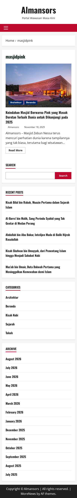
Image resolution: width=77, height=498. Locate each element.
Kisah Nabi (12, 315)
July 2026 (11, 367)
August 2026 (13, 359)
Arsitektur (15, 102)
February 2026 (14, 412)
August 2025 (13, 465)
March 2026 (13, 403)
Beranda (31, 102)
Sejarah (10, 324)
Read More (17, 151)
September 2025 (16, 456)
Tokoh (9, 333)
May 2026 (11, 385)
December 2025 (15, 430)
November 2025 (15, 439)
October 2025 (14, 448)
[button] (6, 28)
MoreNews (28, 494)
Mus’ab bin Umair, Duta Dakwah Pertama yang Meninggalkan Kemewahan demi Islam (33, 269)
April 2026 (12, 394)
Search (11, 165)
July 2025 (11, 474)
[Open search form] (74, 28)
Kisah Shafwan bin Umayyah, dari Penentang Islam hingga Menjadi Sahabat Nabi (36, 253)
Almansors (38, 10)
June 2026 (12, 376)
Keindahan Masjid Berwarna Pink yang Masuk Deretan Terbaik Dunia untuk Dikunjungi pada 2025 (38, 86)
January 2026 (14, 421)
